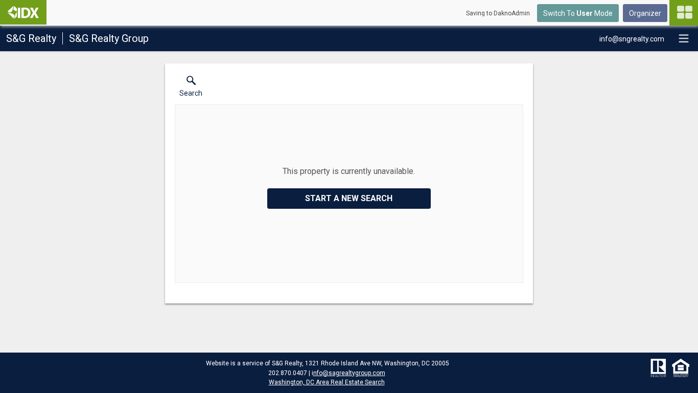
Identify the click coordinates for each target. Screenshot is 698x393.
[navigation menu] (683, 13)
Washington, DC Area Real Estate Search (327, 382)
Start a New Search (348, 198)
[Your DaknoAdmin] (23, 12)
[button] (190, 88)
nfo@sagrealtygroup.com (349, 373)
